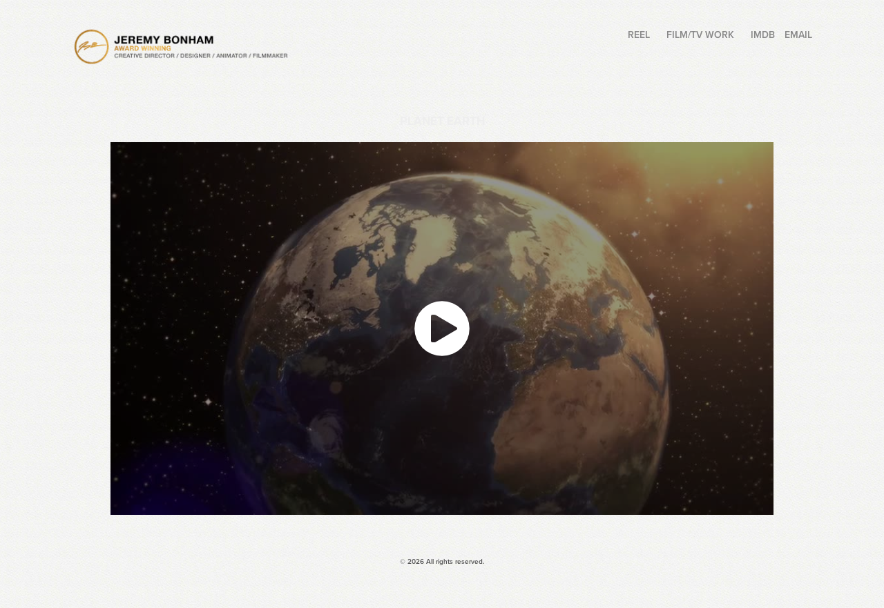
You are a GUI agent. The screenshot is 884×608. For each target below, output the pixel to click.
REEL (639, 34)
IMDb (763, 34)
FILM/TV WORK (700, 34)
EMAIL (798, 34)
